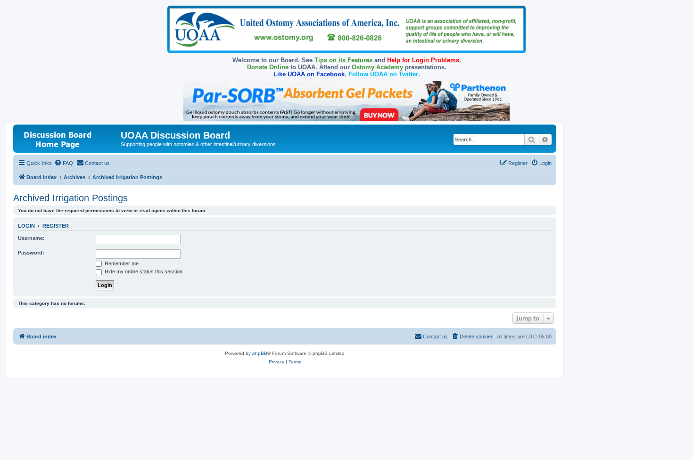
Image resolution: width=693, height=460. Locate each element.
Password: (31, 252)
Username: (31, 238)
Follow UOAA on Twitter (383, 74)
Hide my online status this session (142, 271)
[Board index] (68, 138)
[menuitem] (63, 163)
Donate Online (268, 67)
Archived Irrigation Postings (70, 198)
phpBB (259, 353)
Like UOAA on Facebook (309, 74)
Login (26, 226)
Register (55, 226)
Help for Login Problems (423, 60)
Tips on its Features (343, 60)
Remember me (121, 263)
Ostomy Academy (377, 67)
